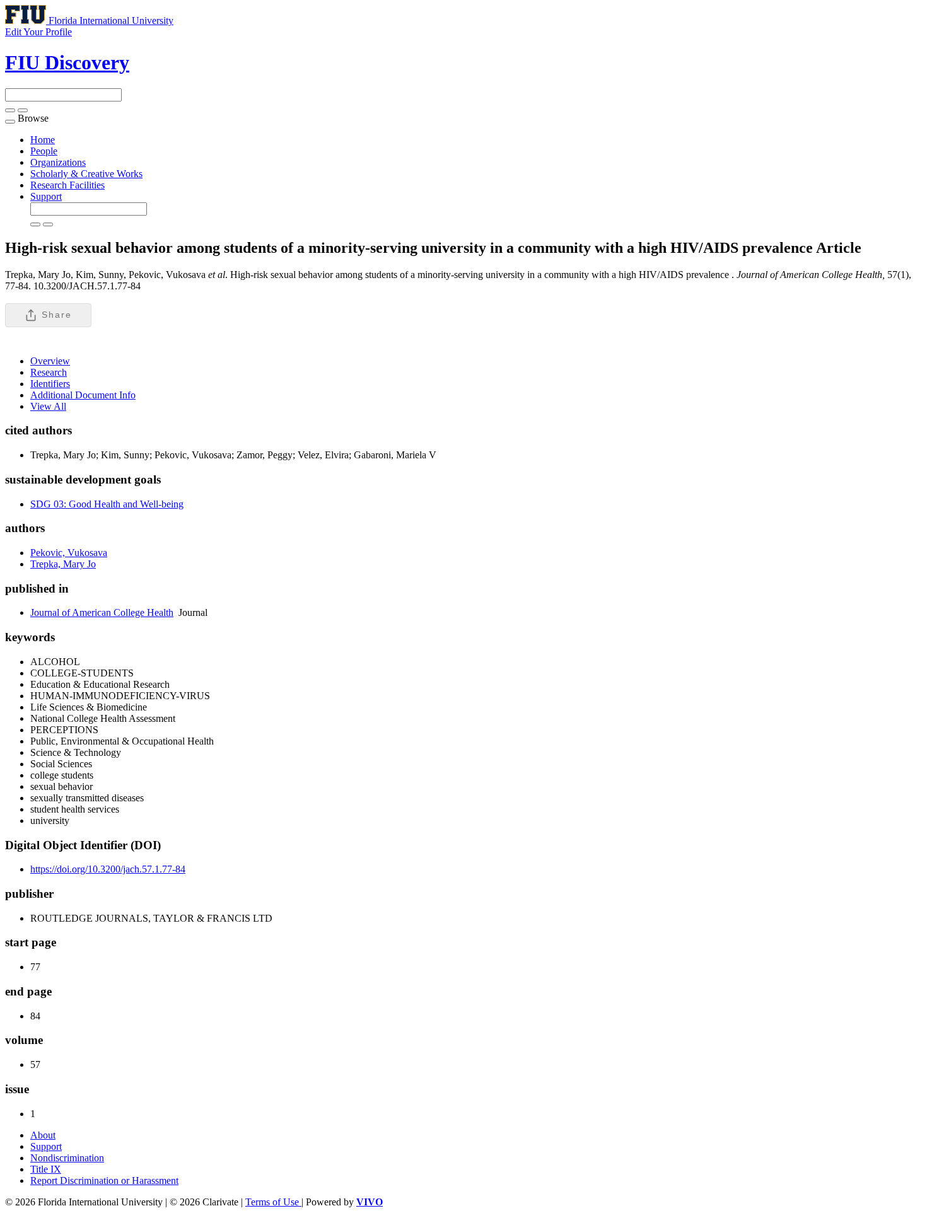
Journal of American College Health (101, 612)
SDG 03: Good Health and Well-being (107, 504)
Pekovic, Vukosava (68, 552)
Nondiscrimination (67, 1157)
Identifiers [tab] (50, 383)
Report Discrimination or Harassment (104, 1180)
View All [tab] (48, 406)
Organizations (58, 162)
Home (42, 139)
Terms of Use (273, 1202)
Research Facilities (67, 185)
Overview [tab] (50, 361)
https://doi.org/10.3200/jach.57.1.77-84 (107, 869)
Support (46, 196)
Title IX (45, 1169)
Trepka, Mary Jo (63, 564)
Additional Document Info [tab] (83, 395)
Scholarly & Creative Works (86, 173)
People (43, 151)
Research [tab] (48, 372)
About (42, 1135)
